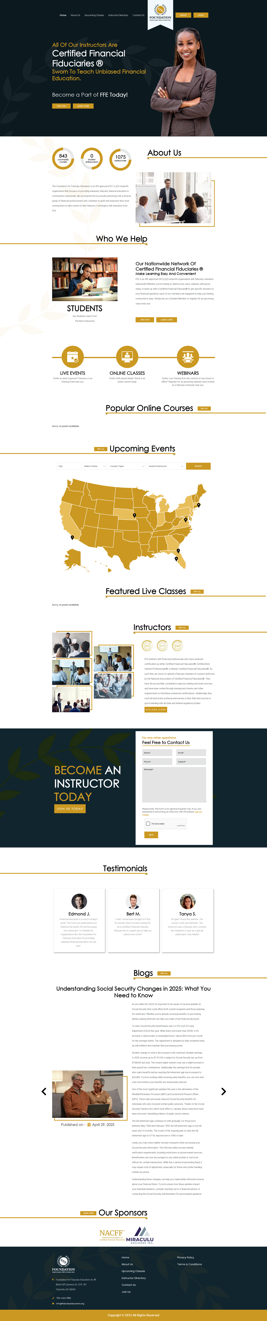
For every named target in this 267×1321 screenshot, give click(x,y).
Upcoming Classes (94, 15)
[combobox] (94, 466)
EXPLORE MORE (156, 709)
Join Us (126, 1292)
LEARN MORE (83, 106)
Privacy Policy (185, 1257)
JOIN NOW (61, 106)
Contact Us (138, 15)
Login (201, 15)
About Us (75, 15)
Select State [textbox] (90, 466)
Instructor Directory (118, 15)
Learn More (166, 320)
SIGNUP (183, 15)
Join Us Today (70, 808)
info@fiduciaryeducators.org (70, 1303)
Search (198, 466)
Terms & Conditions (189, 1264)
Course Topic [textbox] (117, 466)
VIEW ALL (204, 408)
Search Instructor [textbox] (158, 466)
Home (63, 15)
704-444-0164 (63, 1298)
